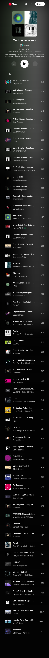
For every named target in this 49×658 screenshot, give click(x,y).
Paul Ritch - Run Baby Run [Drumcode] (24, 302)
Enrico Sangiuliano (20, 103)
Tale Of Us (17, 546)
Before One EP (28, 267)
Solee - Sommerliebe (21, 466)
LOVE (15, 141)
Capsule (16, 427)
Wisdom (16, 273)
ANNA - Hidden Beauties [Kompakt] (24, 119)
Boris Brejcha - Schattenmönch (24, 148)
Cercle (15, 614)
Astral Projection (20, 186)
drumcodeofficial (19, 257)
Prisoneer (16, 113)
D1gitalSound (18, 84)
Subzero (16, 264)
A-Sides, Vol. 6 (30, 325)
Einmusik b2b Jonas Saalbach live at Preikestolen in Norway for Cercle (24, 610)
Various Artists (18, 325)
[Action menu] (35, 63)
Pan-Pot (16, 363)
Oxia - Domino (18, 341)
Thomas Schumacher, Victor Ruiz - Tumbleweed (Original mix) (24, 389)
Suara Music (18, 498)
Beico (15, 575)
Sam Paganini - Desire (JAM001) (24, 447)
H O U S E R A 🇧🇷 (19, 228)
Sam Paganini (18, 450)
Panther (32, 402)
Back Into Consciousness (23, 582)
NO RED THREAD (19, 151)
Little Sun (16, 524)
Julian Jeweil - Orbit (21, 379)
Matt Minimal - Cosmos (22, 90)
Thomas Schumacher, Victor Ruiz (18, 334)
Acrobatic (17, 630)
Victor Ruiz (17, 219)
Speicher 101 (24, 488)
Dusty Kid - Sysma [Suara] (23, 495)
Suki (26, 527)
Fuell (14, 421)
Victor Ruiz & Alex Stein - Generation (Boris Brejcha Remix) (24, 225)
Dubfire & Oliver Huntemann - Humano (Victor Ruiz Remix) (24, 167)
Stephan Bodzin (19, 296)
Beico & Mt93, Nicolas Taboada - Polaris (24, 591)
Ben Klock (16, 267)
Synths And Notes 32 (30, 334)
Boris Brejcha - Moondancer (24, 138)
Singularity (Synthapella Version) (24, 292)
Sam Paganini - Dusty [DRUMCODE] (24, 504)
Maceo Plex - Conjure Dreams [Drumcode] (24, 254)
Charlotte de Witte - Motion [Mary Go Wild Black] (24, 158)
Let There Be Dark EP (30, 575)
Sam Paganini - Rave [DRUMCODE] (24, 109)
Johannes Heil (18, 459)
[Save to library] (13, 63)
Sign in (40, 4)
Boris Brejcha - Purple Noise (24, 244)
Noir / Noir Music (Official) (23, 517)
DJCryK (16, 344)
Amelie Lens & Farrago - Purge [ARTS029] (24, 283)
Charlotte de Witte (20, 161)
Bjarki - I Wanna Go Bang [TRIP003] (24, 418)
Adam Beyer (18, 431)
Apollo (15, 331)
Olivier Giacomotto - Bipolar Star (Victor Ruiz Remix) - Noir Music (24, 553)
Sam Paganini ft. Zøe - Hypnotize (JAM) (24, 601)
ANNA (15, 488)
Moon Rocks (18, 177)
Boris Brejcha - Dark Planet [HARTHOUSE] (24, 350)
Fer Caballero (18, 382)
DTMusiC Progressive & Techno (24, 594)
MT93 (21, 575)
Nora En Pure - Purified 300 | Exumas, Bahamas (24, 620)
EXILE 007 (29, 459)
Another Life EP (27, 479)
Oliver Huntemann (20, 170)
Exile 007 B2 (18, 456)
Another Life (18, 476)
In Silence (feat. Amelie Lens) (24, 321)
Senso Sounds (18, 209)
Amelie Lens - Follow (21, 437)
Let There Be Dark (20, 572)
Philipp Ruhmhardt (26, 402)
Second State (18, 315)
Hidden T (16, 562)
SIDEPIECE (17, 633)
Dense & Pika (18, 527)
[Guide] (4, 4)
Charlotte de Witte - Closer (23, 129)
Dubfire (32, 170)
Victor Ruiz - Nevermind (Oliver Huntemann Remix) (24, 206)
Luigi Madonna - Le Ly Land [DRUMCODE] (24, 533)
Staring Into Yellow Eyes (22, 408)
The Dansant (18, 485)
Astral (15, 543)
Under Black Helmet (18, 411)
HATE (15, 286)
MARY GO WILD (19, 132)
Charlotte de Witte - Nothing (24, 235)
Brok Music (17, 247)
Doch (15, 398)
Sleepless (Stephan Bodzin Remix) (24, 360)
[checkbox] (42, 82)
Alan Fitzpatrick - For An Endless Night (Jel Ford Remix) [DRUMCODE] (24, 370)
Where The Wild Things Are (30, 411)
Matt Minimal (18, 93)
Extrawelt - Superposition (23, 196)
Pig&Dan (26, 431)
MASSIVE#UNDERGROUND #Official (24, 392)
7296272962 (18, 199)
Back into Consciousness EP (28, 585)
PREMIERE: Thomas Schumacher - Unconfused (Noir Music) (24, 514)
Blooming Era (18, 100)
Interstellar (17, 215)
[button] (24, 45)
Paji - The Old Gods (21, 80)
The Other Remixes (28, 363)
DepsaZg (16, 305)
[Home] (13, 4)
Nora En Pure (18, 623)
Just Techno (18, 122)
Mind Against (26, 546)
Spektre (16, 479)
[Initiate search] (26, 4)
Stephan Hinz (18, 402)
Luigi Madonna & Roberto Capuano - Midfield (24, 312)
